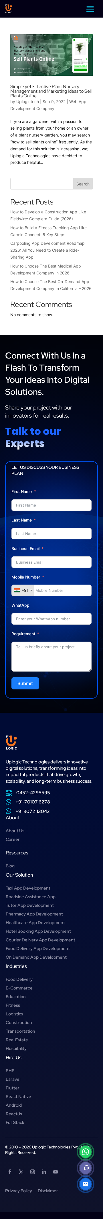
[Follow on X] (21, 1171)
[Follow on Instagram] (32, 1171)
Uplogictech (27, 101)
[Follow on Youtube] (55, 1171)
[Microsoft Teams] (86, 1168)
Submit (25, 683)
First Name (21, 491)
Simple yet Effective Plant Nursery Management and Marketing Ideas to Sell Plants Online (51, 91)
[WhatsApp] (86, 1152)
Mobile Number (26, 577)
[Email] (86, 1184)
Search (83, 183)
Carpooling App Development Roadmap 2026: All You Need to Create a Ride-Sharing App (47, 250)
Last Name (21, 519)
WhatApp (20, 605)
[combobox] (23, 590)
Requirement (23, 633)
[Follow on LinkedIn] (44, 1171)
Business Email (25, 548)
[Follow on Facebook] (9, 1171)
